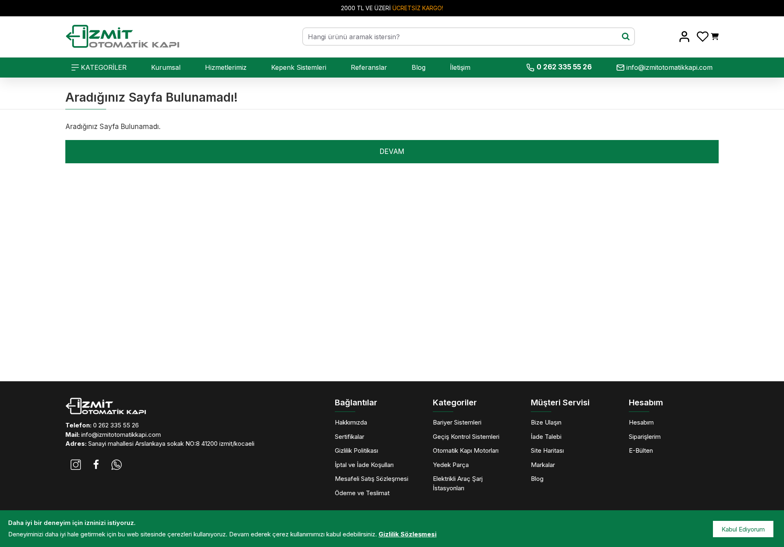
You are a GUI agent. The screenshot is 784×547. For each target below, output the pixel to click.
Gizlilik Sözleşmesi (408, 534)
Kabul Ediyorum (743, 529)
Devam (392, 151)
